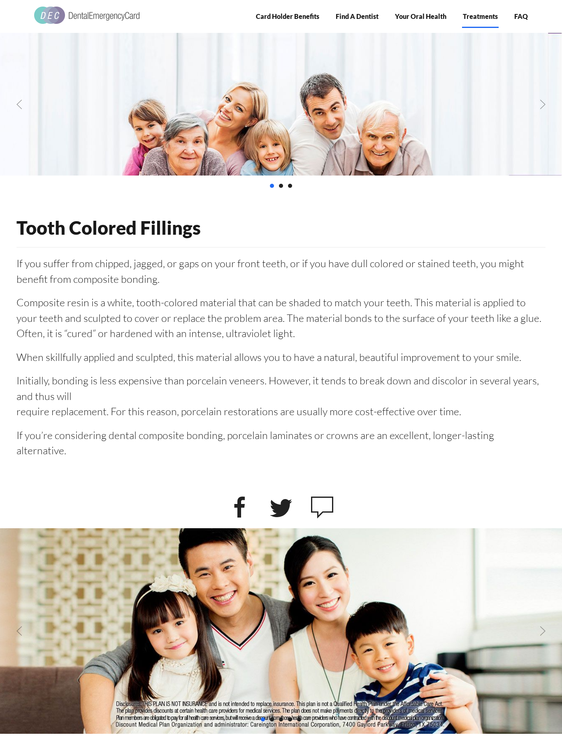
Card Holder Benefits (287, 16)
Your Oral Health (420, 16)
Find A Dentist (357, 16)
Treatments (480, 16)
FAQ (521, 16)
